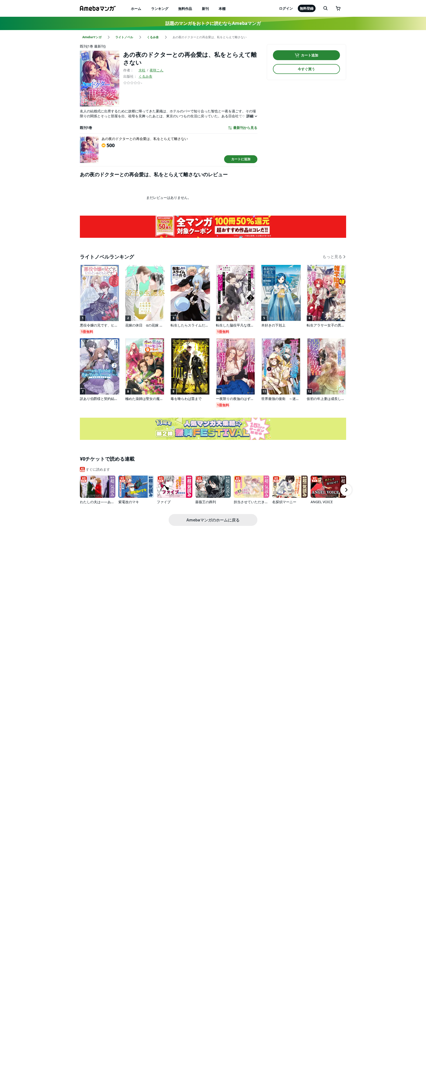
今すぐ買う (306, 69)
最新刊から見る (245, 127)
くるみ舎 (145, 76)
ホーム (136, 8)
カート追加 (309, 55)
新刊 (205, 8)
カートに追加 (240, 159)
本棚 (222, 8)
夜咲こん (156, 70)
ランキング (159, 8)
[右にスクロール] (346, 490)
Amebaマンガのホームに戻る (213, 520)
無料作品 (185, 8)
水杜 (142, 70)
